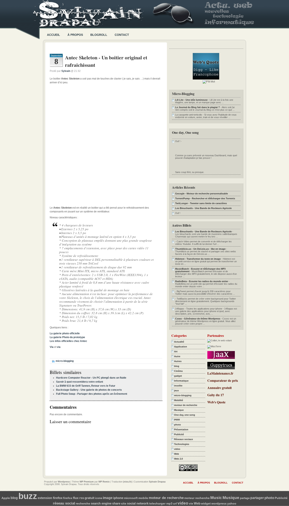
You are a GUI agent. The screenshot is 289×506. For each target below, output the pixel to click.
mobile (143, 498)
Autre (177, 356)
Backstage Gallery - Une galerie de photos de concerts (89, 389)
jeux (176, 390)
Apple (5, 498)
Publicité (179, 434)
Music (216, 497)
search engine (101, 503)
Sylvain (65, 71)
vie (191, 503)
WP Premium (87, 481)
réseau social (64, 503)
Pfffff (177, 419)
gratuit (89, 498)
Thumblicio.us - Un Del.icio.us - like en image (200, 249)
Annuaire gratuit (219, 387)
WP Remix (104, 481)
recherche (83, 503)
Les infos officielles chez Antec (68, 341)
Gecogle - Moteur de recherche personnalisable (201, 193)
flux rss (78, 498)
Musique (179, 410)
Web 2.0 (178, 458)
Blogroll (98, 34)
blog (176, 366)
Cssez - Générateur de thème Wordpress (197, 318)
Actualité (179, 341)
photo (177, 424)
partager (257, 498)
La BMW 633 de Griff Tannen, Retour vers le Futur (85, 385)
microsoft (131, 498)
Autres (178, 361)
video (177, 449)
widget (206, 503)
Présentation (181, 429)
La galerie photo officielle (65, 333)
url (175, 503)
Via (52, 347)
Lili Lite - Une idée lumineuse (191, 100)
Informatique (181, 380)
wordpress (219, 503)
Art (176, 351)
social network (138, 503)
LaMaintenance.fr (220, 373)
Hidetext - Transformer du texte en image (198, 259)
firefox (67, 498)
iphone (118, 498)
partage (245, 498)
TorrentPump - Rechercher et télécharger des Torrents (205, 198)
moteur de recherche (185, 405)
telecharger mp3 (160, 503)
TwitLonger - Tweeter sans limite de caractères (201, 203)
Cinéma (178, 371)
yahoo (231, 503)
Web (176, 454)
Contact (122, 34)
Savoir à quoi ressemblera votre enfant (79, 381)
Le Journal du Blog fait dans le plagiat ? (197, 107)
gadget (178, 376)
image (108, 498)
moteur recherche (197, 498)
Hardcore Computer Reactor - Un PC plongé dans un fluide (91, 377)
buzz (27, 496)
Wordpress (64, 481)
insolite (178, 385)
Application (180, 346)
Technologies (181, 444)
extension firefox (50, 498)
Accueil (53, 34)
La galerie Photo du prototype (67, 337)
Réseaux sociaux (183, 439)
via (59, 347)
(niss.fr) (127, 481)
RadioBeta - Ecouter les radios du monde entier (201, 281)
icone (98, 498)
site (123, 503)
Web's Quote (216, 402)
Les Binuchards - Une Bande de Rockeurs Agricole (203, 208)
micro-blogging (65, 361)
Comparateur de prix (222, 380)
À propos (75, 34)
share (116, 503)
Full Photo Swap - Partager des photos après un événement (91, 393)
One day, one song (184, 415)
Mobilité (178, 400)
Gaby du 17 (215, 394)
